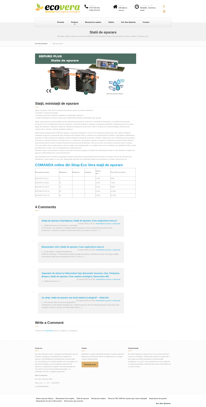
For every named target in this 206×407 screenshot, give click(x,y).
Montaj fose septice (93, 22)
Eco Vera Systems (128, 22)
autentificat (49, 331)
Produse (74, 22)
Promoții (60, 22)
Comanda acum (90, 364)
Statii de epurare (83, 398)
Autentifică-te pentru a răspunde (108, 224)
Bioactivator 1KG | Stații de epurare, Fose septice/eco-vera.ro (73, 247)
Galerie (111, 22)
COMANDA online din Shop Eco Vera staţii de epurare (79, 165)
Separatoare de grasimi (158, 398)
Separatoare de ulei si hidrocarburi (49, 401)
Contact (146, 22)
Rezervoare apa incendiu (73, 401)
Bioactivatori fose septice (65, 398)
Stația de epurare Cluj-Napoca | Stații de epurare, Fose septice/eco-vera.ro (79, 221)
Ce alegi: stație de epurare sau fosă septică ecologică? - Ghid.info (75, 297)
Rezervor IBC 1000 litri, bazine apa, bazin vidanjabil (127, 398)
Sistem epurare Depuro (45, 398)
